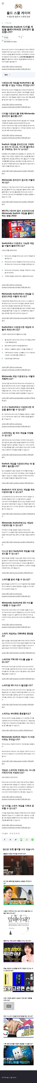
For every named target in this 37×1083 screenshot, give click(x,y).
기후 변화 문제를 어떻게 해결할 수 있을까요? (18, 1044)
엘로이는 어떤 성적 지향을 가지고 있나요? (17, 941)
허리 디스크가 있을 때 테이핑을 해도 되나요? (18, 1016)
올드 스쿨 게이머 (18, 13)
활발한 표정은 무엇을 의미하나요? (15, 854)
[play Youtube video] (18, 228)
